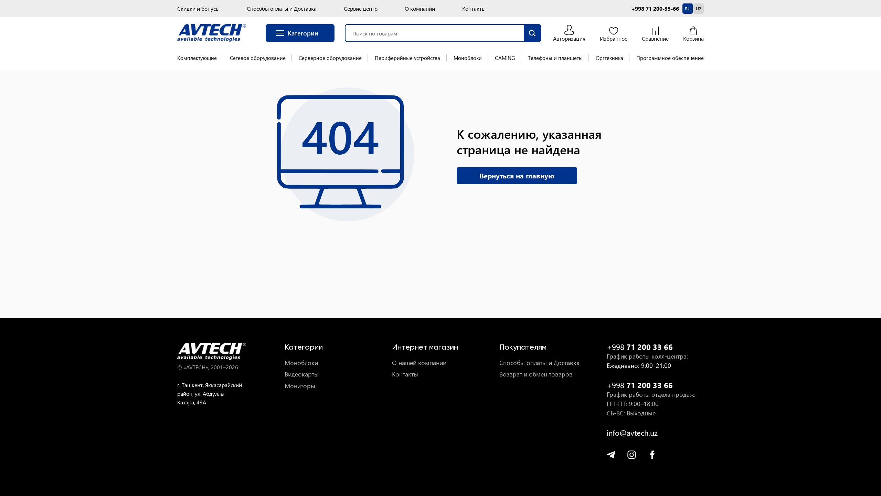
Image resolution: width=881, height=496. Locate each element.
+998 (640, 347)
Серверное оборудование (330, 57)
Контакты (474, 8)
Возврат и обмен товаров (536, 374)
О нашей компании (419, 363)
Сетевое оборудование (258, 57)
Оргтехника (609, 57)
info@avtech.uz (632, 432)
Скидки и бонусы (198, 8)
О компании (420, 8)
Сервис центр (361, 8)
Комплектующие (197, 57)
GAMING (505, 57)
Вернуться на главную (516, 175)
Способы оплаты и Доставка (282, 8)
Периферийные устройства (407, 57)
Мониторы (300, 386)
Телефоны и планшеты (555, 57)
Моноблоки (468, 57)
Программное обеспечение (670, 57)
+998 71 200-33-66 (655, 8)
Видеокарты (302, 374)
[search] (532, 33)
